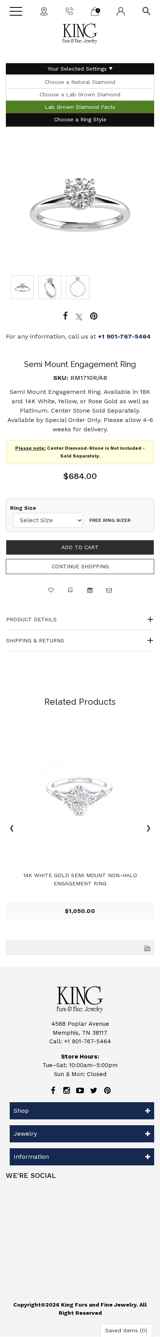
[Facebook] (65, 316)
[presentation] (11, 829)
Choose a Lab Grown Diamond (80, 94)
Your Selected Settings (77, 69)
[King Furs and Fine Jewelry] (80, 33)
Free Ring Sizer (109, 520)
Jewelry (25, 1133)
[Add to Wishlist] (51, 593)
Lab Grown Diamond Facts (80, 107)
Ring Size (23, 508)
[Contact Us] (44, 11)
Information (31, 1156)
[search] (146, 10)
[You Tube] (80, 1090)
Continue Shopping (80, 566)
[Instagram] (66, 1090)
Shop (21, 1110)
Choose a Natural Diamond (80, 82)
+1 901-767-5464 (124, 336)
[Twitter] (79, 316)
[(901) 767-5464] (69, 10)
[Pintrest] (93, 316)
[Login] (121, 11)
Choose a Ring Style (80, 119)
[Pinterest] (107, 1090)
